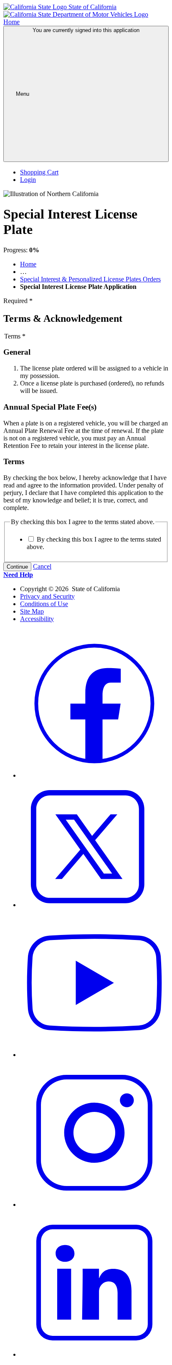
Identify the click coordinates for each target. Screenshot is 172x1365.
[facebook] (94, 775)
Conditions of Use (44, 603)
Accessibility (37, 618)
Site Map (32, 611)
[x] (94, 904)
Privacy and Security (47, 596)
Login (28, 179)
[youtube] (94, 1054)
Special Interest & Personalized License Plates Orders (90, 279)
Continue (17, 567)
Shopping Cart (39, 172)
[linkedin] (94, 1354)
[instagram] (94, 1204)
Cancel (42, 566)
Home (28, 264)
